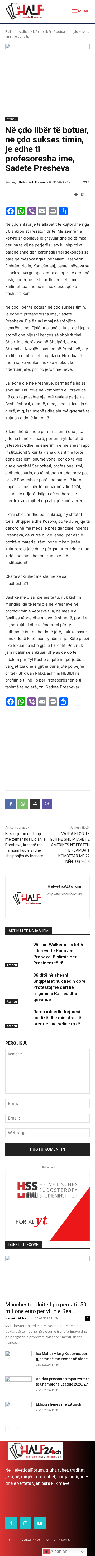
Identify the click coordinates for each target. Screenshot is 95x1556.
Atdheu (24, 31)
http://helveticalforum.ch (65, 894)
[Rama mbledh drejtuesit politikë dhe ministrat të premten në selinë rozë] (18, 1017)
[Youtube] (39, 1523)
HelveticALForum (32, 182)
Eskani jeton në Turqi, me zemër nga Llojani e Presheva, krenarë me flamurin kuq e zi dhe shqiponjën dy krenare (25, 844)
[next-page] (17, 1429)
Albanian (58, 1551)
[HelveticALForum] (8, 182)
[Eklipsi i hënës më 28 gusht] (18, 1411)
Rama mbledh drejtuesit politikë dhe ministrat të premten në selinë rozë (57, 1017)
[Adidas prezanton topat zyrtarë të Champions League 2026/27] (18, 1385)
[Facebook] (10, 804)
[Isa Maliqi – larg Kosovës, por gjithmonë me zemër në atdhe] (18, 1360)
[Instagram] (25, 1523)
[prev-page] (8, 1429)
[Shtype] (35, 804)
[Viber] (47, 804)
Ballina (10, 31)
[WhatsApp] (22, 804)
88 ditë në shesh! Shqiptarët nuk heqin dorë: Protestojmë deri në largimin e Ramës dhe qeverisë (60, 987)
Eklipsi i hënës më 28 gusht (59, 1404)
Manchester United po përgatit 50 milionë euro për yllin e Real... (46, 1307)
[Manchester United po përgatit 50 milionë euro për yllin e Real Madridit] (47, 1277)
